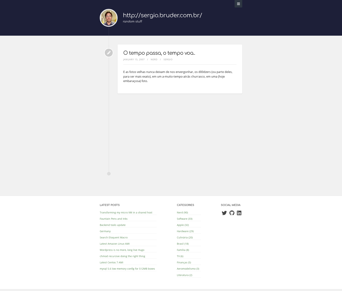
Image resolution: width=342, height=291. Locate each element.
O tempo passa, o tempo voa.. (159, 53)
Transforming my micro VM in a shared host (126, 212)
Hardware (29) (185, 231)
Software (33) (184, 218)
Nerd (154, 59)
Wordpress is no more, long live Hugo (122, 250)
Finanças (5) (184, 262)
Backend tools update (113, 225)
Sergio (168, 59)
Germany (105, 231)
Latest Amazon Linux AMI (115, 243)
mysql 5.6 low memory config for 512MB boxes (127, 268)
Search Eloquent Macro (114, 237)
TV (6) (180, 256)
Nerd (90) (182, 212)
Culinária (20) (185, 237)
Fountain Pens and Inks (114, 218)
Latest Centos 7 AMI (111, 262)
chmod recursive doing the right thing (122, 256)
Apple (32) (183, 225)
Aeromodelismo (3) (188, 268)
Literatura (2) (184, 275)
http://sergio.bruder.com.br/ (162, 15)
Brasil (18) (183, 243)
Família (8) (183, 250)
